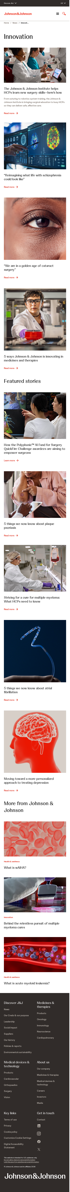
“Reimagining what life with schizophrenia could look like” (32, 177)
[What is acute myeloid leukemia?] (35, 954)
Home (6, 23)
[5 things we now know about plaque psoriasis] (35, 494)
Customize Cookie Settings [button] (17, 1137)
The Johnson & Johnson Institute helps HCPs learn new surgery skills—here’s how (33, 90)
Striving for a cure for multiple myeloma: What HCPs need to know (32, 599)
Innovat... (25, 23)
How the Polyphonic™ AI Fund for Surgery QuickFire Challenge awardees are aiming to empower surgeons (34, 449)
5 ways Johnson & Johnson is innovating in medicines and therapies (33, 358)
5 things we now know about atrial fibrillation (28, 690)
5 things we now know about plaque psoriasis (29, 526)
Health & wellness (12, 861)
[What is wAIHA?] (35, 838)
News (15, 23)
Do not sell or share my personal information (19, 1160)
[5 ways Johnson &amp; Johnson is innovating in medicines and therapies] (35, 319)
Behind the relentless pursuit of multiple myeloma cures (31, 925)
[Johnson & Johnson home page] (18, 13)
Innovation (8, 917)
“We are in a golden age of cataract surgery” (29, 268)
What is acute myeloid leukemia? (27, 983)
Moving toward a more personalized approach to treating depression (29, 781)
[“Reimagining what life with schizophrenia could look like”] (35, 145)
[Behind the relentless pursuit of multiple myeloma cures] (35, 894)
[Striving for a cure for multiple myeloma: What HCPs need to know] (35, 568)
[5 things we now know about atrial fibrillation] (35, 651)
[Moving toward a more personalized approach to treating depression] (35, 742)
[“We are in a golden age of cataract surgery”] (35, 229)
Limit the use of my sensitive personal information (21, 1162)
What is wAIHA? (15, 867)
